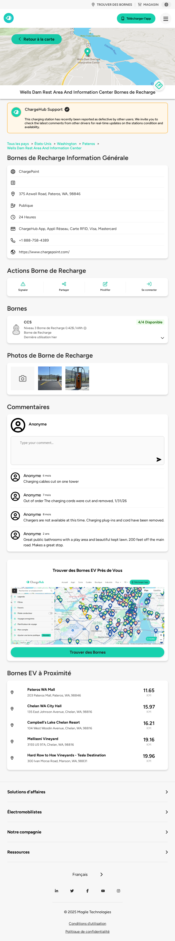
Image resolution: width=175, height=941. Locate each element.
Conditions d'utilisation (87, 923)
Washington (67, 144)
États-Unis (42, 144)
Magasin (151, 5)
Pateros (88, 144)
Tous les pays (18, 144)
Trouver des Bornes (88, 652)
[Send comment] (159, 459)
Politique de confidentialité (87, 931)
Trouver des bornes (114, 5)
